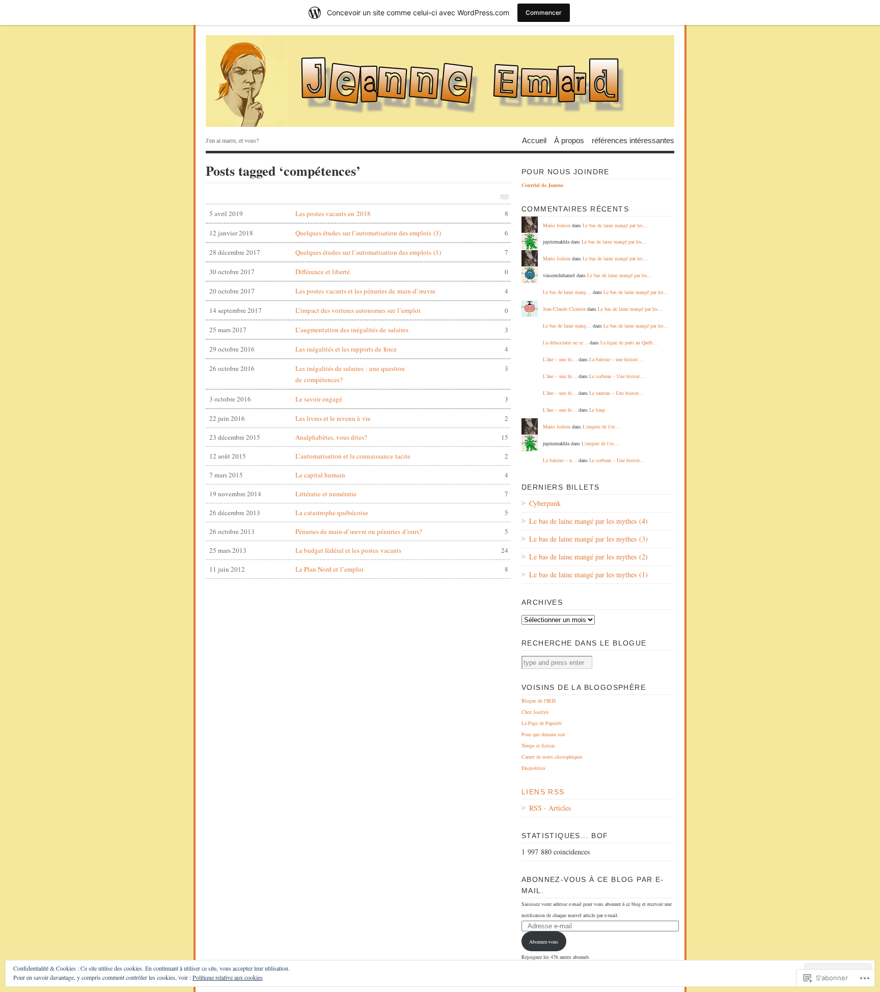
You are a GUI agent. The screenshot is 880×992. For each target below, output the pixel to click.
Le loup (597, 409)
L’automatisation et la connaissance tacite (358, 456)
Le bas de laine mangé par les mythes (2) (588, 556)
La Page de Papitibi (541, 723)
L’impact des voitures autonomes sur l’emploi (358, 310)
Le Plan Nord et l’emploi (358, 569)
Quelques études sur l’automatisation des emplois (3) (358, 232)
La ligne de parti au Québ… (628, 342)
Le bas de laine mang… (567, 292)
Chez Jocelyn (534, 711)
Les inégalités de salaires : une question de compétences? (358, 374)
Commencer (544, 12)
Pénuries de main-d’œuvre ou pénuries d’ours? (358, 531)
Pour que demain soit (543, 734)
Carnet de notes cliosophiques (552, 756)
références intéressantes (633, 140)
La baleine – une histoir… (616, 359)
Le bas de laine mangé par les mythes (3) (588, 539)
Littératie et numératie (358, 493)
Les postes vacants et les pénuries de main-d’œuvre (358, 291)
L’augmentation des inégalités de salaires (358, 329)
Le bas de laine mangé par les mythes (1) (588, 574)
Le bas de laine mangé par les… (615, 225)
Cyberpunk (545, 503)
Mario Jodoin (556, 225)
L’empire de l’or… (601, 426)
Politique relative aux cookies (228, 977)
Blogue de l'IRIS (538, 700)
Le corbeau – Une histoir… (617, 376)
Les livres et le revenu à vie (358, 418)
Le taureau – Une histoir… (616, 392)
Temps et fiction (538, 745)
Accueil (534, 140)
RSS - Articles (550, 808)
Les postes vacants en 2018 (358, 213)
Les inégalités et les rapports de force (358, 349)
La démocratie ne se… (565, 342)
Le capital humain (358, 474)
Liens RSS (543, 792)
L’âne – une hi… (560, 359)
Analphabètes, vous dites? (358, 437)
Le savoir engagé (358, 399)
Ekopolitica (533, 767)
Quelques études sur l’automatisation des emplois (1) (358, 252)
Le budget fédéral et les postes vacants (358, 550)
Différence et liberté (358, 271)
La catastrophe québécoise (358, 512)
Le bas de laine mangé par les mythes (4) (588, 521)
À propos (569, 140)
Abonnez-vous (543, 941)
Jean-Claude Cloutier (564, 308)
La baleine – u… (560, 460)
